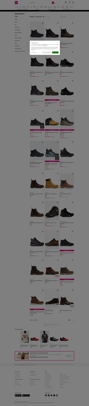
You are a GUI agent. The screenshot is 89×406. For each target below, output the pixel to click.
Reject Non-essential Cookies (47, 52)
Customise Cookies (33, 52)
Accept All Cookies (55, 52)
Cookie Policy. (45, 45)
